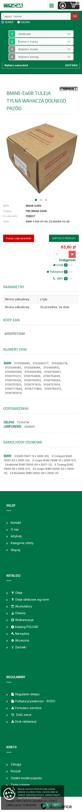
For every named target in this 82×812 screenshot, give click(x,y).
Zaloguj (16, 764)
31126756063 (32, 380)
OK (75, 16)
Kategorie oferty (22, 543)
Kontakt (16, 522)
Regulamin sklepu (27, 694)
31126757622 (13, 384)
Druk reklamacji (25, 721)
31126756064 (52, 380)
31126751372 (13, 376)
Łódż (61, 265)
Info (56, 805)
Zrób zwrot (23, 714)
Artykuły (16, 536)
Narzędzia (22, 633)
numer (9, 22)
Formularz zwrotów (28, 708)
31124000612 (51, 367)
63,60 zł (68, 247)
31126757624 (51, 384)
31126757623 (32, 384)
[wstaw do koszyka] (72, 254)
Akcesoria (22, 640)
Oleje (18, 592)
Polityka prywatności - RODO (35, 701)
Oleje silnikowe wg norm (32, 599)
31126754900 (51, 376)
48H (61, 278)
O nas (15, 529)
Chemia (20, 613)
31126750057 (52, 371)
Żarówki (20, 647)
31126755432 (13, 380)
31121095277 (41, 363)
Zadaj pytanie (20, 785)
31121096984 (32, 367)
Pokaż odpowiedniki (18, 238)
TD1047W (23, 422)
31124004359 (13, 371)
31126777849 (13, 388)
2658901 (29, 426)
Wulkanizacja (24, 620)
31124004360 (32, 371)
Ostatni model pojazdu (26, 778)
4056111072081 (14, 333)
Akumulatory (23, 606)
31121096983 (13, 367)
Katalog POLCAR (26, 627)
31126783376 (13, 393)
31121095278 (59, 363)
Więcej (15, 550)
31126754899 (32, 376)
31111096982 (22, 363)
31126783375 (52, 388)
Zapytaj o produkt (64, 238)
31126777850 (33, 388)
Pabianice (58, 271)
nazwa (25, 22)
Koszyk (16, 771)
